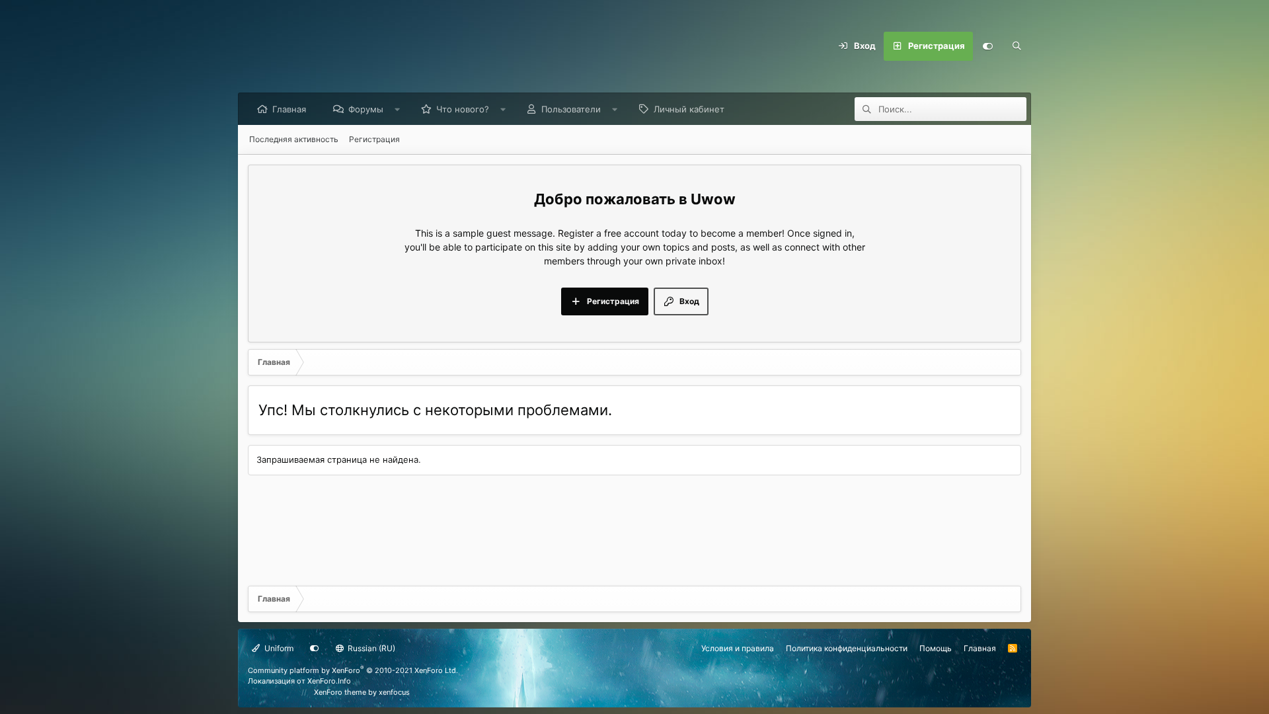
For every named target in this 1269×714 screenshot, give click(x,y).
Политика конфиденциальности (846, 648)
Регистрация (374, 139)
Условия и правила (737, 648)
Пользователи (571, 109)
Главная (289, 109)
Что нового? (462, 109)
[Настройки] (987, 46)
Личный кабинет (689, 109)
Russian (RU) (370, 648)
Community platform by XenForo (353, 670)
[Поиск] (1016, 46)
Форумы (365, 109)
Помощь (935, 648)
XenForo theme (340, 692)
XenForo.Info (329, 681)
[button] (397, 109)
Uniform (277, 648)
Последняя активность (293, 139)
